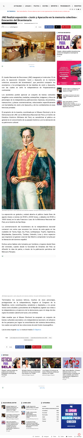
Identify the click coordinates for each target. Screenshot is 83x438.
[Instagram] (72, 9)
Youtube (70, 436)
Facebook (37, 436)
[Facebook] (70, 9)
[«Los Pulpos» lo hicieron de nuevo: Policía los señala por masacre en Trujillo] (59, 96)
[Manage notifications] (79, 434)
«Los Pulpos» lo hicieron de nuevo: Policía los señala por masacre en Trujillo (71, 96)
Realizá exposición (28, 340)
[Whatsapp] (80, 9)
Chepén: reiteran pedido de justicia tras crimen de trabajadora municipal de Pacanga (68, 53)
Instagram (46, 436)
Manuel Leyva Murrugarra (31, 409)
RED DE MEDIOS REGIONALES (9, 23)
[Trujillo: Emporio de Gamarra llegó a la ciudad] (23, 407)
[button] (4, 6)
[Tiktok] (74, 9)
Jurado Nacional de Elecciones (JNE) (39, 337)
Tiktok (54, 436)
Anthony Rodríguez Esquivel (28, 375)
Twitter (62, 436)
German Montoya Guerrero (32, 418)
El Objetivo (37, 330)
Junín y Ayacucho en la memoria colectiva (19, 337)
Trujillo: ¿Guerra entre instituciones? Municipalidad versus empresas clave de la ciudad (31, 415)
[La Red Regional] (3, 27)
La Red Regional (14, 27)
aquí (18, 330)
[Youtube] (78, 9)
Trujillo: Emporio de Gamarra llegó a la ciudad (32, 407)
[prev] (78, 11)
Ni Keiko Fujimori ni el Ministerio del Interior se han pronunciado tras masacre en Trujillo (71, 90)
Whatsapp (79, 436)
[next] (80, 11)
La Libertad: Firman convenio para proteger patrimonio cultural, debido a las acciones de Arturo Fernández (32, 424)
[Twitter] (76, 9)
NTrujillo (59, 56)
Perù (50, 337)
